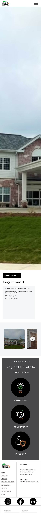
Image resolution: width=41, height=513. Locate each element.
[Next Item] (32, 339)
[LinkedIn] (33, 501)
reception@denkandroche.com (29, 481)
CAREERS (4, 488)
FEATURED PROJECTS (7, 482)
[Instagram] (7, 501)
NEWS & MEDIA (5, 485)
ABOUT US (4, 476)
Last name (24, 511)
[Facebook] (20, 501)
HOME (3, 472)
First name (7, 511)
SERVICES (4, 479)
